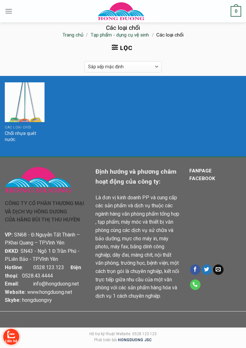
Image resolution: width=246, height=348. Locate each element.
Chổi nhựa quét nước (20, 136)
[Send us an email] (218, 269)
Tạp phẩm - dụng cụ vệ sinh (120, 35)
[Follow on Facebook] (195, 269)
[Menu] (8, 11)
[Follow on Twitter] (206, 269)
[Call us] (195, 284)
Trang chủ (72, 35)
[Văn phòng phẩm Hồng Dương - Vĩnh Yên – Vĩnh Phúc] (123, 11)
